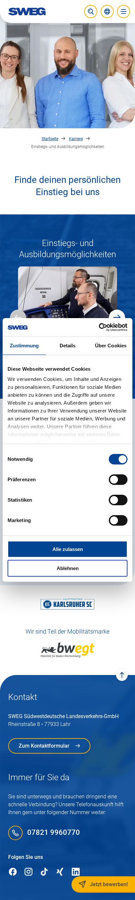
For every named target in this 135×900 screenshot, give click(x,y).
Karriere (76, 139)
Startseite (50, 139)
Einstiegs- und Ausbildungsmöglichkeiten (67, 146)
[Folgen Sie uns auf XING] (60, 872)
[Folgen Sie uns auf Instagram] (28, 872)
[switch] (118, 479)
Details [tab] (68, 345)
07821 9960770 (53, 833)
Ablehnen (68, 568)
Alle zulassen (67, 549)
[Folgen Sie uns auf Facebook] (12, 872)
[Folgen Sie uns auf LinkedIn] (75, 872)
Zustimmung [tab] (24, 345)
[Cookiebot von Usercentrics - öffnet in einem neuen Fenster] (98, 327)
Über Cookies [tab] (110, 345)
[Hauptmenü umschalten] (123, 11)
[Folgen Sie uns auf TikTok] (44, 872)
